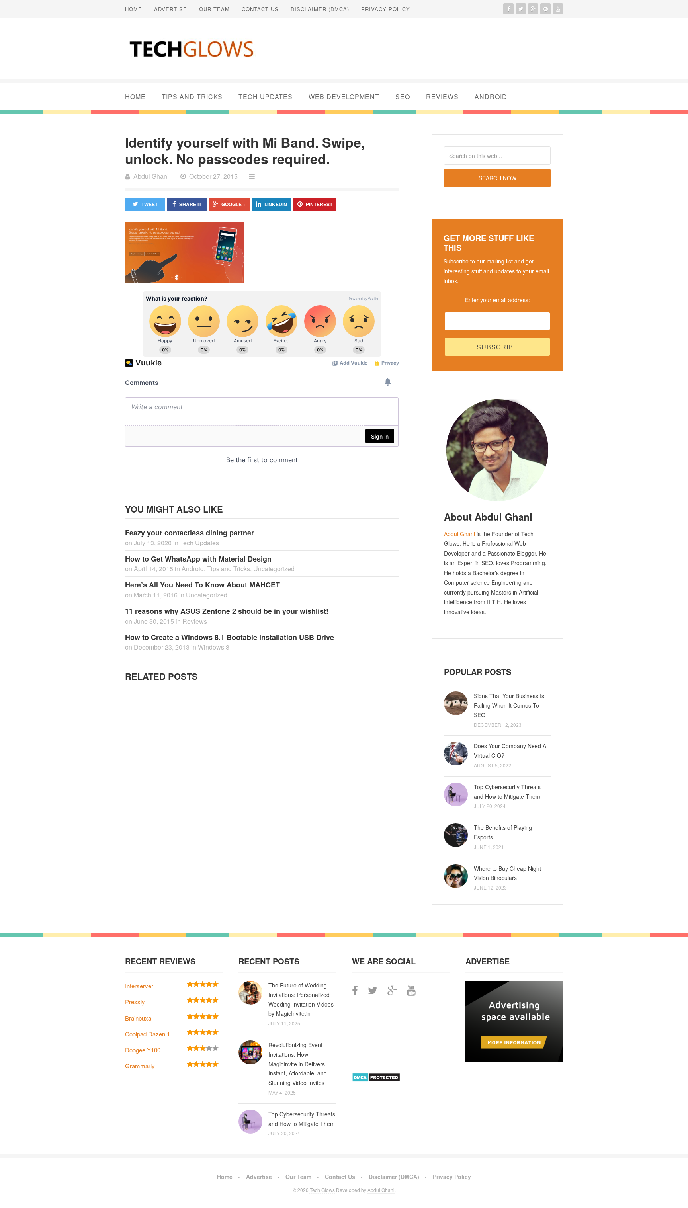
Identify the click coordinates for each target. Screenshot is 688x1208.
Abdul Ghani (459, 534)
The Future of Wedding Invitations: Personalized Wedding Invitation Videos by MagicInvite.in (301, 999)
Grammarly (140, 1066)
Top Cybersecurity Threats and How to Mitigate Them (507, 791)
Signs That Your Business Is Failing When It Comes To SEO (509, 705)
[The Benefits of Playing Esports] (456, 835)
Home (133, 9)
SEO (402, 96)
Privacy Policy (385, 9)
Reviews (442, 96)
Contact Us (260, 9)
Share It (190, 204)
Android (491, 96)
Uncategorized (274, 568)
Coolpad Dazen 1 (147, 1034)
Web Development (344, 96)
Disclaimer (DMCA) (320, 9)
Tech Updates (265, 96)
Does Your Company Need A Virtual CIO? (510, 750)
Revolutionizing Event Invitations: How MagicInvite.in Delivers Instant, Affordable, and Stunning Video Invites (297, 1064)
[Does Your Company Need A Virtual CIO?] (456, 753)
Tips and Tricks (192, 96)
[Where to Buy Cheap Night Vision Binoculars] (456, 876)
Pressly (135, 1001)
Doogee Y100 (142, 1050)
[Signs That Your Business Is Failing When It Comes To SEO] (456, 703)
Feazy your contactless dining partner (189, 532)
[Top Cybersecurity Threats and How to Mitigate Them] (456, 794)
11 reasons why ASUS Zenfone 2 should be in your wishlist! (226, 611)
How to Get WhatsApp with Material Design (198, 559)
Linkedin (275, 204)
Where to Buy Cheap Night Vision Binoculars (507, 873)
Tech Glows (322, 1190)
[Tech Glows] (190, 48)
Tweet (149, 204)
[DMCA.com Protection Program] (376, 1079)
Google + (233, 204)
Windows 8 (213, 647)
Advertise (170, 9)
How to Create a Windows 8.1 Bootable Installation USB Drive (229, 637)
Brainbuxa (138, 1018)
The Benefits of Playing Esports (503, 832)
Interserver (139, 986)
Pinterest (319, 204)
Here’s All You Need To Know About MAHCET (202, 585)
